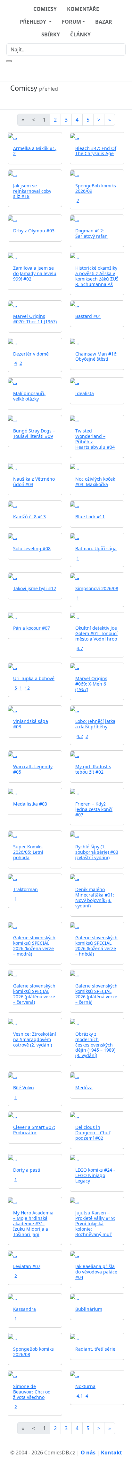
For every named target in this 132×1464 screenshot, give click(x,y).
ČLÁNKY (80, 34)
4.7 (80, 648)
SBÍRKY (50, 34)
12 (27, 688)
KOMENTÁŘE (83, 8)
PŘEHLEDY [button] (33, 21)
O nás (88, 1452)
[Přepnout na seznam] (66, 101)
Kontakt (111, 1452)
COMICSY (45, 8)
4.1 (80, 1396)
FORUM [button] (71, 21)
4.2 (80, 736)
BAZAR (103, 21)
